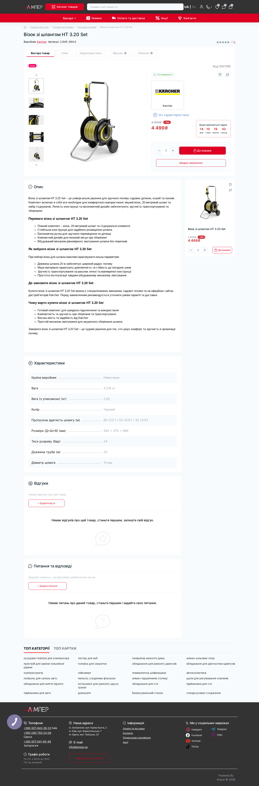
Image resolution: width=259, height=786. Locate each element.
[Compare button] (227, 75)
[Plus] (173, 151)
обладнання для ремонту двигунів (154, 663)
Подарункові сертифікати (137, 737)
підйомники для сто (199, 683)
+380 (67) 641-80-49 (37, 741)
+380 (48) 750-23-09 (37, 732)
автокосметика (196, 672)
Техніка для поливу (63, 27)
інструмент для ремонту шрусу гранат (98, 685)
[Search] (180, 7)
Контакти (190, 18)
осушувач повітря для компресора (46, 658)
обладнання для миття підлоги (43, 683)
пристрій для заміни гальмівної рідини (44, 665)
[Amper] (75, 709)
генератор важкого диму (148, 658)
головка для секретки (92, 663)
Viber (219, 734)
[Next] (36, 165)
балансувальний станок (147, 692)
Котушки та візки (87, 27)
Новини (96, 18)
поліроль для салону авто (40, 678)
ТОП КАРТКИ (65, 648)
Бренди (68, 18)
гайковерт (84, 672)
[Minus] (159, 151)
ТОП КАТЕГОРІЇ (36, 648)
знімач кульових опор (200, 658)
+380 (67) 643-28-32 (37, 728)
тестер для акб (88, 658)
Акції (164, 18)
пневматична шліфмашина (149, 672)
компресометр (33, 672)
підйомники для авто (37, 692)
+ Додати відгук (46, 503)
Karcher (42, 41)
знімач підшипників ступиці (149, 678)
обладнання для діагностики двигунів (210, 663)
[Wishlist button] (220, 74)
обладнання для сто (145, 683)
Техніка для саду (39, 27)
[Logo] (33, 7)
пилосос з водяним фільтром (96, 678)
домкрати (84, 692)
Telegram (222, 729)
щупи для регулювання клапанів (207, 678)
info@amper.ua (78, 747)
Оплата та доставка (131, 18)
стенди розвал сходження (203, 692)
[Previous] (36, 75)
